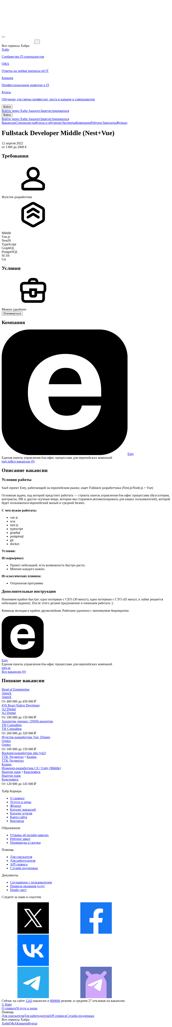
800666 (55, 1001)
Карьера (22, 1023)
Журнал (121, 122)
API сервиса (18, 864)
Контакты (17, 821)
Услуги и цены (20, 802)
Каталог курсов (21, 813)
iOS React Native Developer (21, 705)
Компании (83, 122)
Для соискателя (21, 857)
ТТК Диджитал (13, 757)
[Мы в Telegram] (33, 997)
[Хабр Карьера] (18, 41)
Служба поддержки (24, 868)
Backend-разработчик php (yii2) (24, 753)
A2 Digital (9, 709)
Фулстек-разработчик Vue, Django (26, 737)
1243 (29, 1001)
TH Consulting (12, 725)
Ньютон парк (11, 772)
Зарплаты (109, 122)
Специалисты (25, 122)
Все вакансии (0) (22, 461)
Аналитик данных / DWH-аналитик (27, 721)
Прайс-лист (18, 890)
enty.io (6, 461)
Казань (31, 757)
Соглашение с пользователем (31, 882)
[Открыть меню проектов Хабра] (3, 36)
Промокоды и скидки (25, 842)
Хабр (5, 1023)
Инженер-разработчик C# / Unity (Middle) (31, 768)
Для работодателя (22, 860)
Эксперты (68, 122)
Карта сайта (18, 817)
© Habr (7, 1004)
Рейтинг (97, 122)
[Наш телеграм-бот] (96, 997)
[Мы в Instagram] (96, 965)
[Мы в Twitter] (33, 932)
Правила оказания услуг (27, 886)
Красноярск (32, 772)
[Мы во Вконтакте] (33, 965)
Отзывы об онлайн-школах (29, 835)
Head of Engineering (15, 689)
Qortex (6, 741)
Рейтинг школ (20, 839)
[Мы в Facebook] (96, 932)
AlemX (7, 693)
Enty (131, 454)
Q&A (13, 1023)
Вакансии (9, 122)
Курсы (32, 1023)
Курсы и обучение (48, 122)
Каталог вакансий (23, 809)
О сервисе (17, 798)
